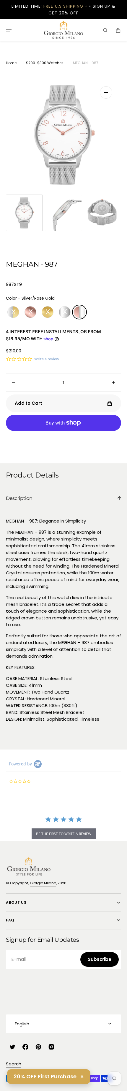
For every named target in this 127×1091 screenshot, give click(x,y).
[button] (8, 30)
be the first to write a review (63, 833)
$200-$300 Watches (45, 62)
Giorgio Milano (43, 883)
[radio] (13, 312)
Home (11, 62)
